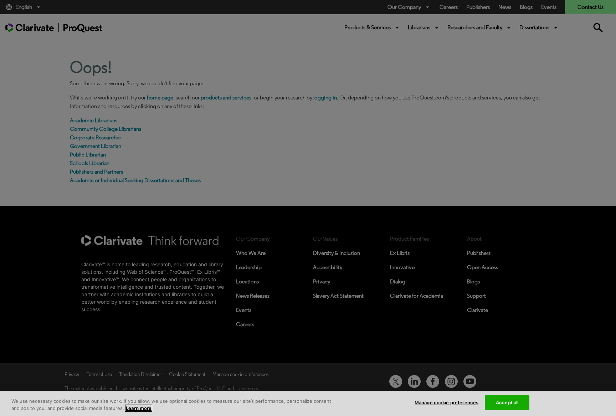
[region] (308, 403)
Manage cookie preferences (446, 402)
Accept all (507, 402)
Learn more (139, 408)
